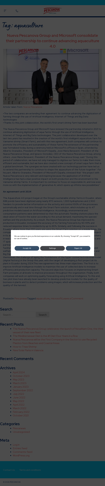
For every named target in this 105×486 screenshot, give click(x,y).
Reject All (78, 248)
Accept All (27, 248)
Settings (52, 248)
